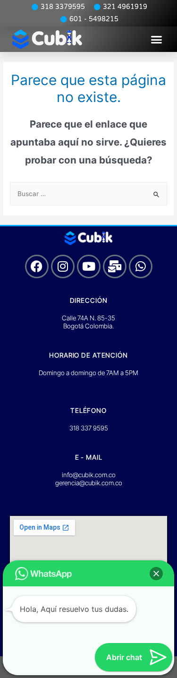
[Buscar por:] (88, 193)
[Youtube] (89, 266)
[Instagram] (63, 266)
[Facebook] (37, 266)
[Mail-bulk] (114, 266)
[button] (157, 39)
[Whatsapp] (140, 266)
